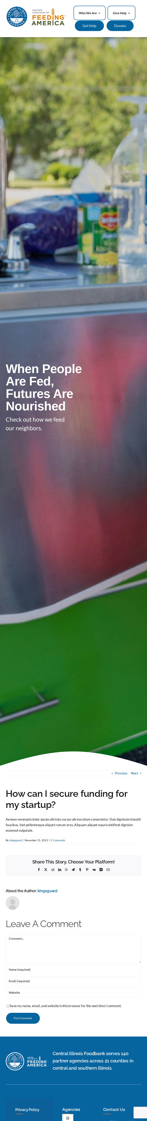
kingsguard (15, 840)
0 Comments (58, 840)
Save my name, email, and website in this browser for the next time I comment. (66, 1006)
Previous (121, 773)
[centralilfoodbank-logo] (35, 7)
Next (134, 773)
